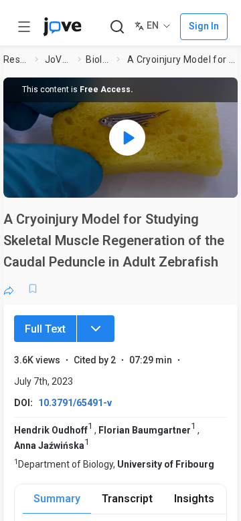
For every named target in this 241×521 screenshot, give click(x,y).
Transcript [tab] (127, 498)
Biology (98, 59)
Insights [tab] (194, 498)
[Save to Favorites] (32, 288)
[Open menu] (24, 26)
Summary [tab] (56, 498)
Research (16, 59)
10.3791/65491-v (75, 402)
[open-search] (117, 27)
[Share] (8, 288)
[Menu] (95, 328)
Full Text (45, 329)
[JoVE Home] (62, 26)
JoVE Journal (59, 59)
